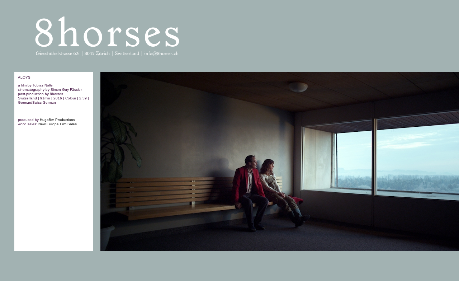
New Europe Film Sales (57, 124)
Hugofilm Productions (57, 120)
